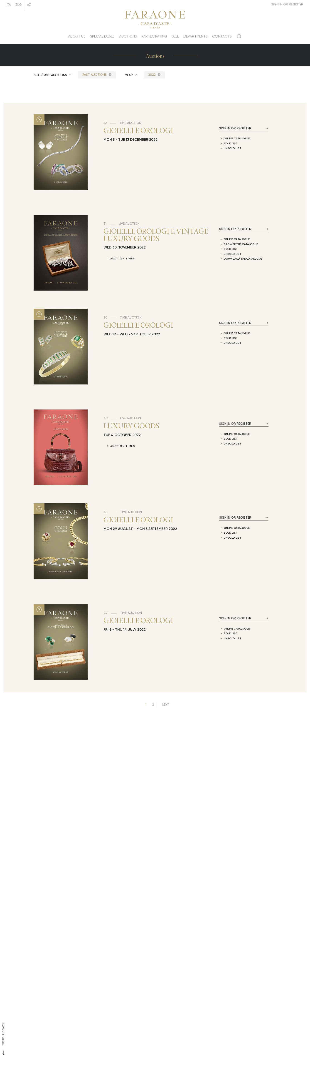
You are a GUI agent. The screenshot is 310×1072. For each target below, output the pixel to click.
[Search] (239, 38)
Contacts (222, 36)
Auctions (128, 36)
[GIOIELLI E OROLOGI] (61, 152)
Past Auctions (95, 74)
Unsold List (232, 148)
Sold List (231, 143)
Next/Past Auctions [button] (51, 75)
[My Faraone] (287, 4)
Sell (175, 36)
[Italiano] (9, 5)
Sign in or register (235, 128)
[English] (18, 5)
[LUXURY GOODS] (61, 447)
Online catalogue (237, 138)
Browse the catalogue (241, 244)
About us (77, 36)
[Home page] (155, 18)
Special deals (102, 36)
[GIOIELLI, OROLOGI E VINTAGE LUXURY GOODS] (61, 253)
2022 (152, 74)
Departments (195, 36)
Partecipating (154, 36)
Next (165, 704)
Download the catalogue (243, 258)
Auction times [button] (122, 258)
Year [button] (129, 75)
